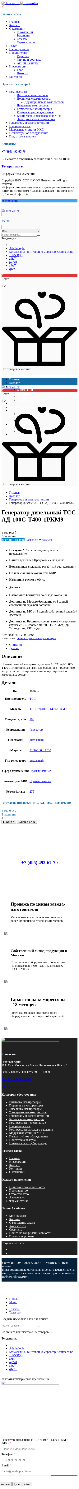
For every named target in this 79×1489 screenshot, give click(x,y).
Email (5, 1465)
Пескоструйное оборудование (28, 133)
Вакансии (23, 35)
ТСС (33, 698)
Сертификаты (26, 42)
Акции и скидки (28, 63)
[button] (39, 281)
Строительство (19, 1194)
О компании (17, 28)
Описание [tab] (15, 644)
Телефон (7, 1454)
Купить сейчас (22, 1484)
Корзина (14, 1219)
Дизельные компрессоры (33, 105)
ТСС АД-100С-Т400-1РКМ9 (48, 709)
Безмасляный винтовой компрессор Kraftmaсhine (41, 251)
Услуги (13, 45)
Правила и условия (21, 1236)
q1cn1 (13, 269)
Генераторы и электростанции (29, 122)
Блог (20, 69)
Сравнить (15, 1229)
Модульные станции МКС (26, 129)
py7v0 (13, 262)
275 (32, 791)
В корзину (9, 821)
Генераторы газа (19, 126)
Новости (22, 73)
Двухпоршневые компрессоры (44, 102)
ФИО (5, 1443)
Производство (18, 1190)
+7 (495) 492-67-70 (14, 151)
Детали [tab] (14, 648)
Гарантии (23, 56)
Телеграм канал (13, 166)
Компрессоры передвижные (35, 112)
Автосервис (17, 1197)
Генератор (36, 729)
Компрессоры (18, 91)
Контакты (15, 76)
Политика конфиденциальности (30, 1233)
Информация (17, 66)
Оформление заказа (22, 1222)
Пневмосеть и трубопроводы (28, 1143)
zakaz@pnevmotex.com (14, 1086)
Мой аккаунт (17, 1215)
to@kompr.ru (10, 200)
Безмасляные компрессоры (34, 108)
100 (32, 719)
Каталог (14, 25)
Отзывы (22, 39)
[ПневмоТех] (20, 3)
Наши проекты (19, 49)
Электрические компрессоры (36, 119)
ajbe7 (12, 265)
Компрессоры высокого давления (39, 115)
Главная (14, 21)
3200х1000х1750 (40, 750)
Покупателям (18, 52)
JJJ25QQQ (16, 255)
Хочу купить (17, 1226)
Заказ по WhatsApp (39, 539)
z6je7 (12, 258)
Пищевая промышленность (27, 1187)
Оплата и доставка (29, 59)
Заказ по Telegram (13, 539)
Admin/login (17, 248)
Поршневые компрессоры (34, 98)
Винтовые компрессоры (32, 95)
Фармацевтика (18, 1200)
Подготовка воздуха (22, 136)
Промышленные (40, 771)
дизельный (37, 740)
